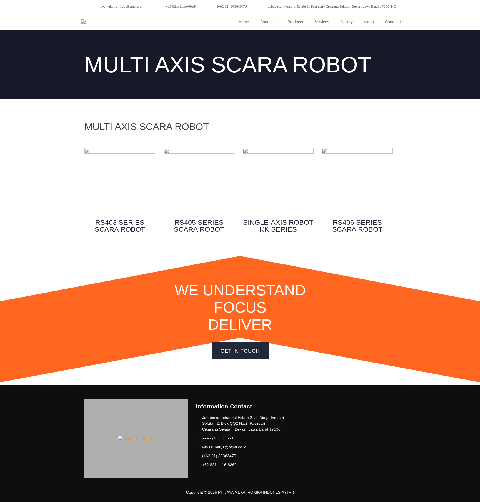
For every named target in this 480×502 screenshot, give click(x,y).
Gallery (346, 21)
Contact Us (394, 21)
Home (244, 21)
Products (295, 21)
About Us (268, 21)
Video (369, 21)
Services (321, 21)
